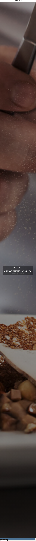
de (34, 1)
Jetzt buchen (18, 539)
